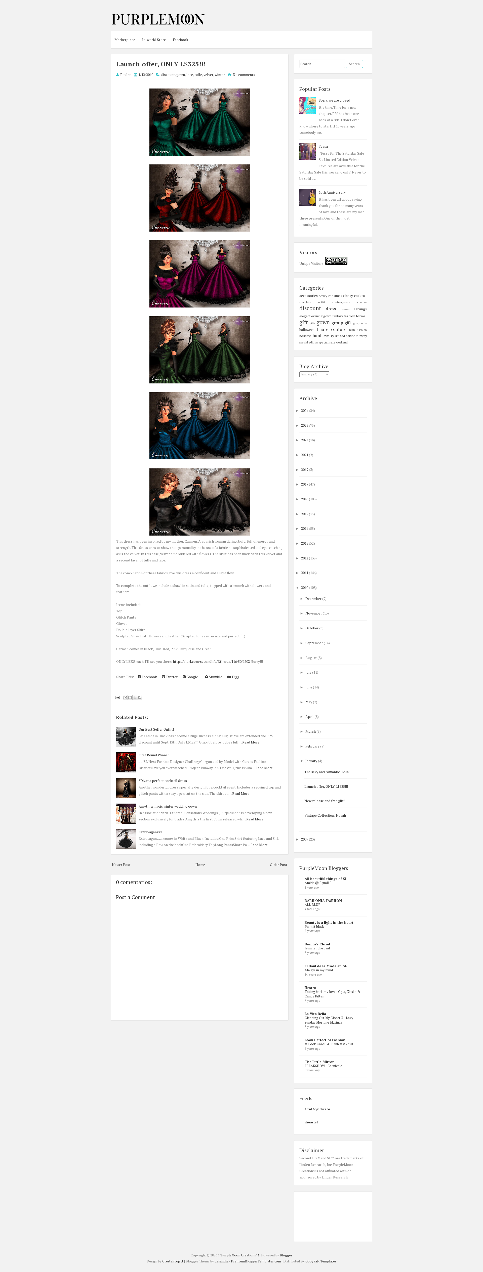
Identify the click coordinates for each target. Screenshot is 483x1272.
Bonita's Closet (318, 944)
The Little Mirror (319, 1061)
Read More (250, 742)
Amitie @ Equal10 (318, 883)
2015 (305, 513)
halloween (306, 330)
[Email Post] (116, 696)
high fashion (358, 330)
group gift (341, 323)
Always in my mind (319, 970)
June (309, 687)
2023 (305, 425)
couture (362, 302)
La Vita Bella (315, 1013)
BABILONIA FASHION (323, 900)
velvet (208, 74)
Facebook (180, 39)
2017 (305, 484)
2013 (305, 543)
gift (303, 322)
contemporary (341, 302)
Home (200, 864)
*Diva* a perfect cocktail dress (163, 780)
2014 (305, 528)
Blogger (286, 1255)
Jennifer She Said (317, 948)
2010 (305, 587)
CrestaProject (172, 1261)
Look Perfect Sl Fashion (325, 1039)
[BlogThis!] (130, 697)
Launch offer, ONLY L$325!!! (161, 64)
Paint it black (314, 926)
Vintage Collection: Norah (325, 815)
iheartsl (311, 1122)
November (314, 613)
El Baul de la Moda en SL (326, 965)
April (309, 716)
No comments (244, 74)
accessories (308, 295)
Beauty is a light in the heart (329, 922)
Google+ (193, 676)
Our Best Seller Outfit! (156, 729)
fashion (349, 316)
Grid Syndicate (317, 1109)
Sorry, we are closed (334, 100)
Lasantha (221, 1261)
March (310, 731)
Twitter (171, 676)
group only (360, 323)
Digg (235, 676)
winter (220, 74)
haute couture (331, 329)
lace (189, 74)
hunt (317, 335)
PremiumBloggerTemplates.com (256, 1261)
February (312, 746)
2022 (305, 439)
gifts (312, 323)
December (313, 598)
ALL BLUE (312, 904)
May (309, 701)
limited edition (345, 336)
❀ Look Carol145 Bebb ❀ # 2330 (329, 1044)
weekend (342, 342)
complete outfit (312, 302)
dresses (345, 309)
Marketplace (124, 39)
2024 (305, 410)
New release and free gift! (324, 800)
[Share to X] (134, 697)
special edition (308, 342)
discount (168, 74)
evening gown (321, 316)
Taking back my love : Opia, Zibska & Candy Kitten (332, 993)
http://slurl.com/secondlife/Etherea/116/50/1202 (211, 661)
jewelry (328, 335)
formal (361, 316)
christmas (335, 296)
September (314, 642)
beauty (323, 296)
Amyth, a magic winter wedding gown (168, 806)
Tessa (323, 146)
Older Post (278, 864)
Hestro (310, 987)
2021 (305, 454)
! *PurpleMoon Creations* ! (238, 1255)
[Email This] (125, 697)
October (312, 628)
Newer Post (121, 864)
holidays (305, 336)
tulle (198, 74)
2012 (305, 558)
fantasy (337, 316)
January (311, 760)
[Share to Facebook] (139, 697)
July (308, 672)
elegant (304, 316)
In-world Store (154, 39)
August (311, 657)
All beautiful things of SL (326, 878)
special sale (326, 342)
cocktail (360, 295)
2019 (305, 469)
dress (331, 309)
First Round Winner (154, 755)
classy (348, 295)
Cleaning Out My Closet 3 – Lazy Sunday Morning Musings (329, 1020)
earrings (360, 308)
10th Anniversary (332, 192)
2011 (305, 572)
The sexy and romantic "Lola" (327, 771)
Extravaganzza (151, 831)
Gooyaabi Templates (320, 1261)
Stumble (215, 676)
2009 (305, 839)
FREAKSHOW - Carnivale (323, 1066)
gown (180, 74)
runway (361, 336)
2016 (305, 499)
